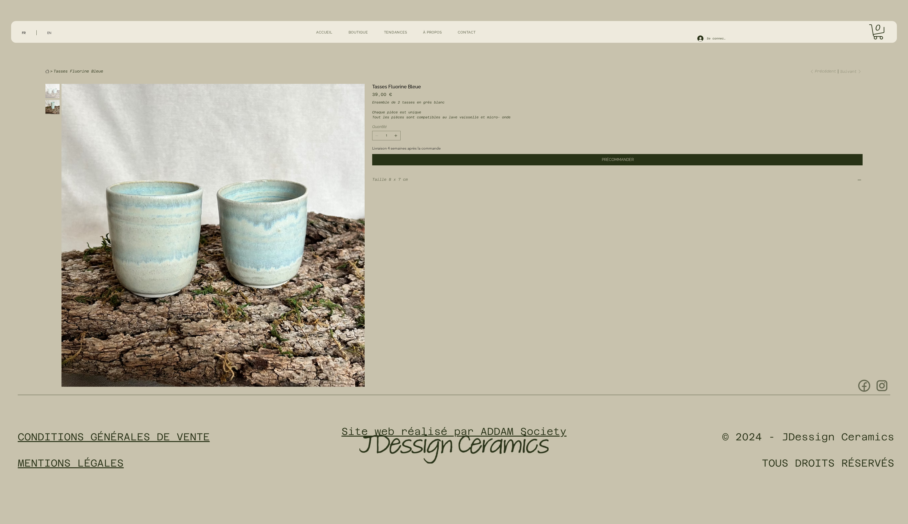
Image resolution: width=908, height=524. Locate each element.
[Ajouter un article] (396, 135)
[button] (878, 31)
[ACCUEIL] (47, 71)
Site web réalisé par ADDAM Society (454, 431)
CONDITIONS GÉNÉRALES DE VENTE (114, 437)
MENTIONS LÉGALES (71, 463)
